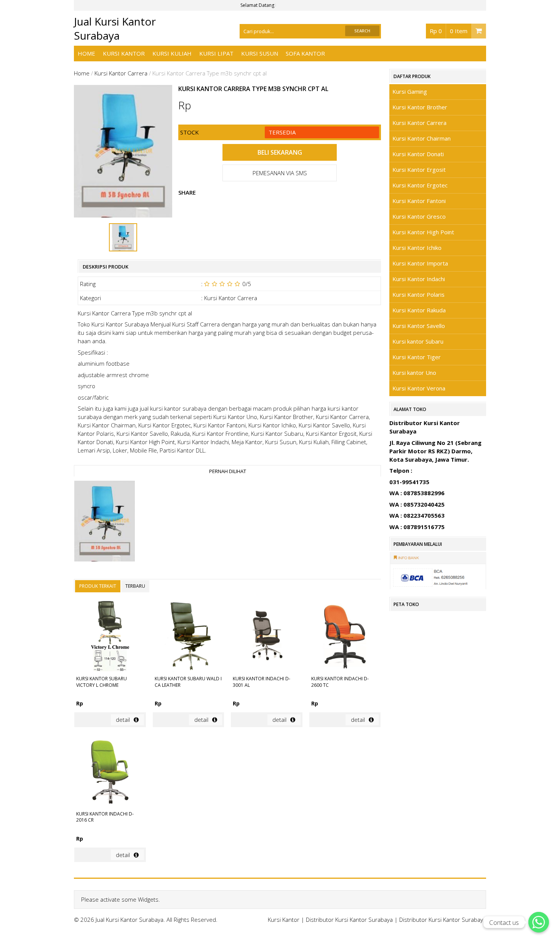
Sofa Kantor (305, 53)
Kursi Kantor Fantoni (419, 201)
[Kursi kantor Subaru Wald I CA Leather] (188, 637)
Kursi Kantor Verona (418, 388)
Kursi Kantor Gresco (419, 216)
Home (86, 53)
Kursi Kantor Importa (420, 263)
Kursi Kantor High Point (423, 232)
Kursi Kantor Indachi (418, 279)
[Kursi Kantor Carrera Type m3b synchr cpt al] (104, 522)
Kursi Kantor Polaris (418, 294)
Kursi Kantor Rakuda (419, 310)
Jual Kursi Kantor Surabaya (115, 28)
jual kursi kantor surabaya (173, 408)
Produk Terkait (97, 586)
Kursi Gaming (409, 91)
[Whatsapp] (538, 922)
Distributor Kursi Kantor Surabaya (349, 919)
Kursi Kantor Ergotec (420, 185)
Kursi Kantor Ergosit (419, 169)
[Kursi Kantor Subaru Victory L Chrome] (110, 637)
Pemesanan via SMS (280, 173)
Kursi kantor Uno (414, 372)
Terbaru (135, 586)
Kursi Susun (259, 53)
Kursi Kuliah (172, 53)
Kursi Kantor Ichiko (417, 247)
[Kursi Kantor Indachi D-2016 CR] (110, 772)
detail (123, 719)
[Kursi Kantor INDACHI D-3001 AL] (266, 637)
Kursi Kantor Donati (418, 154)
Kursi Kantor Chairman (421, 138)
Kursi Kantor (124, 53)
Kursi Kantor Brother (419, 107)
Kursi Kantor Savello (418, 325)
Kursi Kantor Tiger (416, 357)
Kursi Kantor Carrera (120, 73)
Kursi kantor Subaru (417, 341)
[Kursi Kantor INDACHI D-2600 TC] (345, 637)
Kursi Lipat (216, 53)
